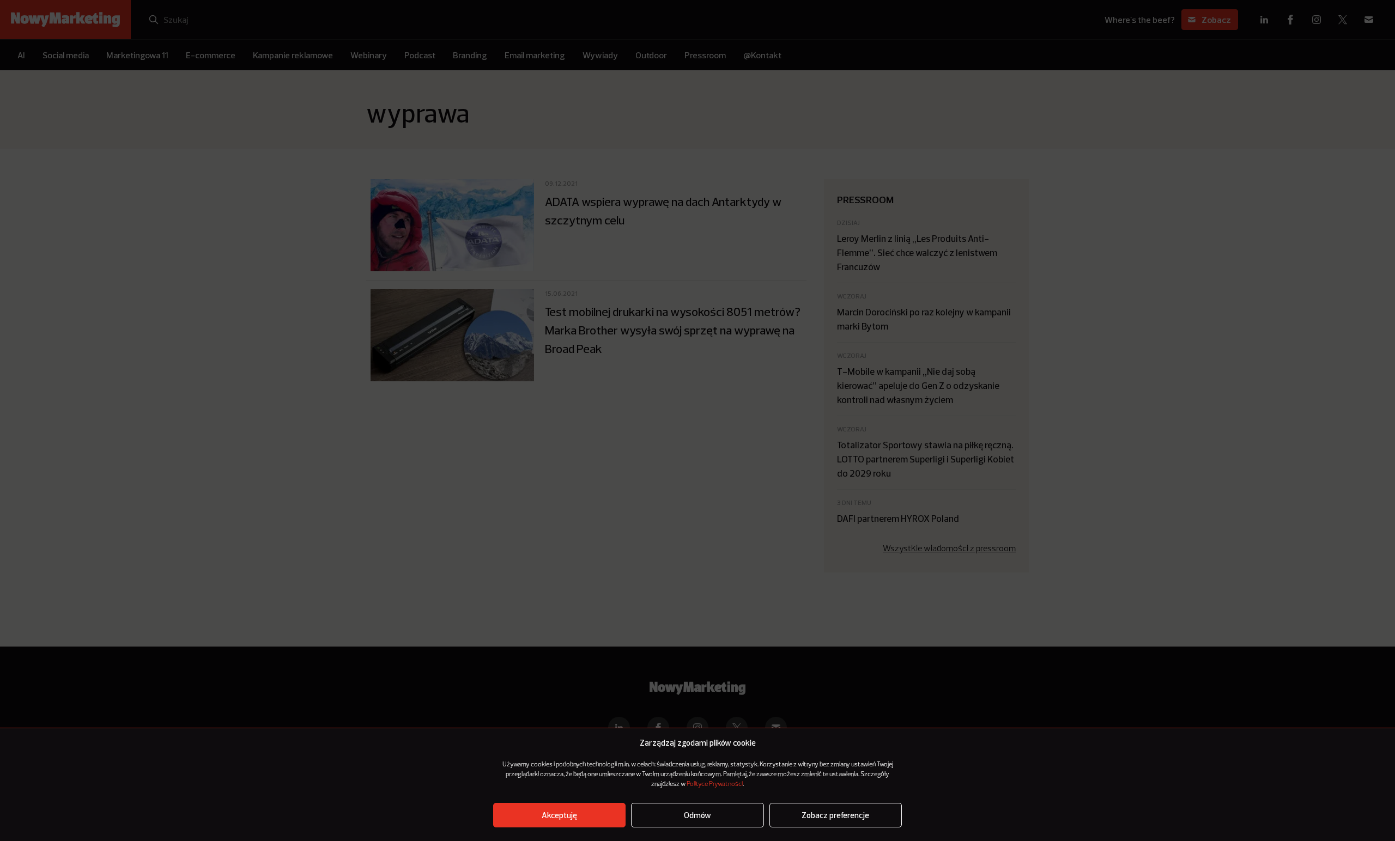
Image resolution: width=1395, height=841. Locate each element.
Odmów (697, 815)
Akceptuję (559, 815)
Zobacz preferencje (835, 815)
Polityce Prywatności (715, 784)
